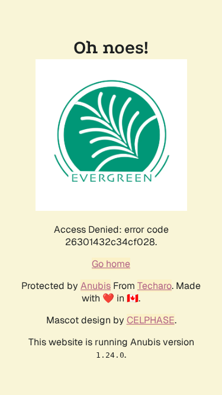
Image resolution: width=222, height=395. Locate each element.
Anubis (96, 286)
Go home (111, 264)
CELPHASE (151, 320)
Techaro (154, 286)
